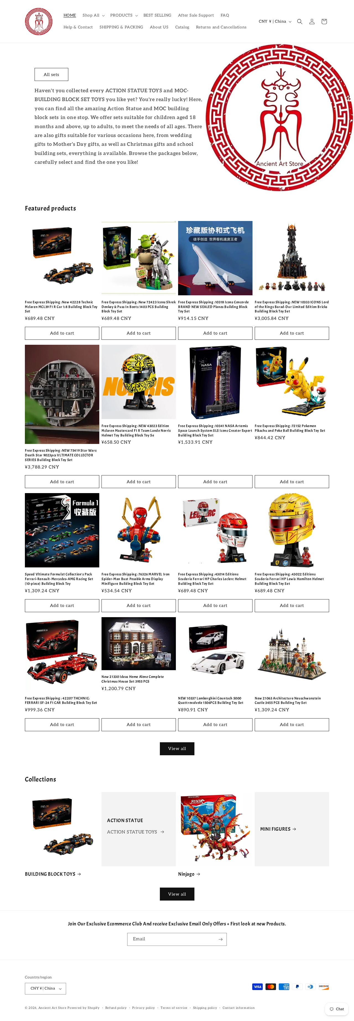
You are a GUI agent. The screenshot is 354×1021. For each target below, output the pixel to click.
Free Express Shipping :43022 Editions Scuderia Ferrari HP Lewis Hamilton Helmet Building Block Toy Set (289, 579)
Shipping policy (205, 1008)
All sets (51, 74)
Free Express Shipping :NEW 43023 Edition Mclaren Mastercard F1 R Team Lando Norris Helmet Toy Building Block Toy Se (136, 431)
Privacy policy (143, 1008)
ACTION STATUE (125, 820)
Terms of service (174, 1008)
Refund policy (116, 1008)
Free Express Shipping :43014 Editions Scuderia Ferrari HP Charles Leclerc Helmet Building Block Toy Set (212, 579)
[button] (93, 15)
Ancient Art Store (52, 1008)
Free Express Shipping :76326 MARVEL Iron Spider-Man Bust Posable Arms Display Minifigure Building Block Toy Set (135, 579)
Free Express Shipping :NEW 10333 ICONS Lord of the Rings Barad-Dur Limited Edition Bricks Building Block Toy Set (292, 307)
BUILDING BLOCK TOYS (50, 874)
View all (177, 748)
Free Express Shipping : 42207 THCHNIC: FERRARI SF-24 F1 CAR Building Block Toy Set (61, 700)
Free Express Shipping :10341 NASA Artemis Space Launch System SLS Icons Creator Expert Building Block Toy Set (215, 431)
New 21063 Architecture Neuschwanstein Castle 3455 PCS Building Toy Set (288, 700)
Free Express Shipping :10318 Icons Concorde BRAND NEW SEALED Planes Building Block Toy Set (213, 307)
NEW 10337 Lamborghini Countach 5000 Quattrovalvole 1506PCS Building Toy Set (210, 700)
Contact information (239, 1008)
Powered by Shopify (83, 1008)
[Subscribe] (220, 939)
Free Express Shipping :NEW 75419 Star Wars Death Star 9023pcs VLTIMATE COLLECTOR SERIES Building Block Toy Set (61, 455)
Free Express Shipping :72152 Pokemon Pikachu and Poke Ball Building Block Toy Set (290, 428)
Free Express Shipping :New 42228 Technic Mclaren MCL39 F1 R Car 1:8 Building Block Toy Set (61, 307)
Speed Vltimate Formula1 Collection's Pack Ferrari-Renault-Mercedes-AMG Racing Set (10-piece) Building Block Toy (59, 579)
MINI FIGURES (275, 829)
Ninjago (186, 874)
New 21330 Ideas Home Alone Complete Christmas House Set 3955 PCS (132, 679)
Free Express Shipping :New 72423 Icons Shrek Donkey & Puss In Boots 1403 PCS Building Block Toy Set (138, 307)
